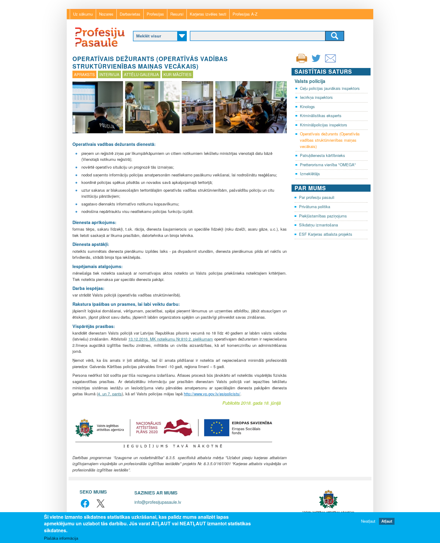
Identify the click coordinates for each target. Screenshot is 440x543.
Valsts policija (310, 81)
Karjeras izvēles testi (208, 14)
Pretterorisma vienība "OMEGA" (328, 164)
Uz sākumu (83, 14)
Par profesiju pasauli (316, 197)
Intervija (109, 74)
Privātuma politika (314, 206)
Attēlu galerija (141, 74)
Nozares (106, 14)
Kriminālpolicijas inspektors (323, 125)
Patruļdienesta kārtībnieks (322, 155)
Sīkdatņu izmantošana (318, 225)
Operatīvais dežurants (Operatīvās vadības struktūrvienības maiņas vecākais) (330, 140)
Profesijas (155, 14)
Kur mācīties (177, 74)
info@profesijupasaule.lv (157, 502)
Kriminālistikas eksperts (321, 115)
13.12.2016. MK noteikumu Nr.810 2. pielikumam (170, 339)
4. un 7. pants (110, 394)
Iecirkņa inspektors (316, 97)
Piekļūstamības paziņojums (323, 216)
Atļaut (386, 521)
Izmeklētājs (310, 173)
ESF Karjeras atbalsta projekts (325, 234)
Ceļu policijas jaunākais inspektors (330, 88)
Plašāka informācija (61, 538)
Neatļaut (368, 521)
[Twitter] (316, 62)
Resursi (176, 14)
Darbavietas (130, 14)
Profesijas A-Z (245, 14)
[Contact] (330, 62)
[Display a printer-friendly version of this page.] (301, 57)
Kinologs (307, 106)
